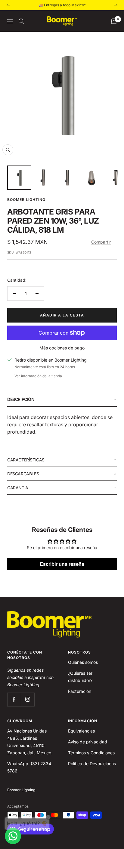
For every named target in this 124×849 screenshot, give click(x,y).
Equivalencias (81, 730)
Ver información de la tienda (38, 376)
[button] (62, 400)
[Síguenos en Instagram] (27, 699)
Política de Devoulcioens (92, 763)
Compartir (101, 241)
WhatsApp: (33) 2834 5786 (29, 767)
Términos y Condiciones (91, 752)
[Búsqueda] (21, 21)
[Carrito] (114, 21)
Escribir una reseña (62, 564)
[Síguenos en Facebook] (14, 699)
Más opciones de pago (62, 347)
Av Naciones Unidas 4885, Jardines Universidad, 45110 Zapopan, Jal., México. (29, 741)
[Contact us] (13, 836)
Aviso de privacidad (87, 741)
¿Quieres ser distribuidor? (80, 676)
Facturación (79, 691)
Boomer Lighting (26, 199)
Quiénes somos (83, 662)
